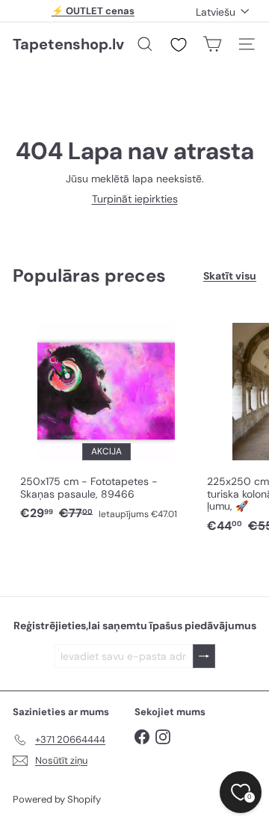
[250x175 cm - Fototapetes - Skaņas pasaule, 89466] (106, 418)
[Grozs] (212, 44)
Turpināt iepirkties (135, 199)
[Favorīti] (178, 44)
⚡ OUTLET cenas (93, 10)
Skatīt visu (229, 276)
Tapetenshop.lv (68, 44)
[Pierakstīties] (204, 656)
